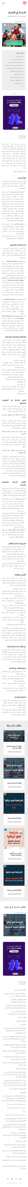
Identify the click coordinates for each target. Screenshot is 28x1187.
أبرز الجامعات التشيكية (16, 59)
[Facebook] (11, 1178)
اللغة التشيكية (15, 192)
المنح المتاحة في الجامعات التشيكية (13, 65)
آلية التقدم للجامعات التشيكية (14, 62)
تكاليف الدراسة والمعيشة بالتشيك (13, 68)
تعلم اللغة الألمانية (10, 238)
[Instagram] (16, 1178)
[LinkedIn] (20, 1178)
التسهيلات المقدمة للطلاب (15, 71)
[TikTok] (7, 1178)
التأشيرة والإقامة (17, 74)
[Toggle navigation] (3, 3)
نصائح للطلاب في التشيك (15, 80)
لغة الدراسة (18, 56)
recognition (12, 350)
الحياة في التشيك (17, 83)
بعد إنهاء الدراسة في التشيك (15, 77)
